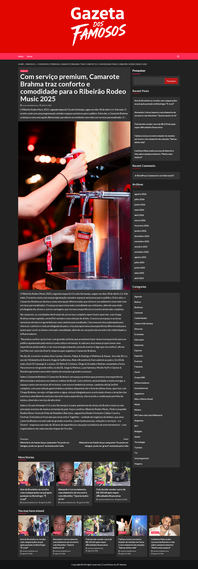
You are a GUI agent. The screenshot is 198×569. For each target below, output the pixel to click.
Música (137, 410)
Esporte (138, 350)
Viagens (138, 463)
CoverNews (107, 564)
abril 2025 (139, 278)
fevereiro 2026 (141, 225)
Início (20, 56)
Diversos (138, 329)
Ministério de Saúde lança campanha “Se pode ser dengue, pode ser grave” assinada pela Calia (45, 442)
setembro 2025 (141, 252)
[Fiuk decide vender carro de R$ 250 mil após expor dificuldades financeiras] (112, 474)
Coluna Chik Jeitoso (143, 323)
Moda (137, 404)
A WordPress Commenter (147, 175)
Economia (139, 334)
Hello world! (168, 175)
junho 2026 (139, 204)
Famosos (24, 71)
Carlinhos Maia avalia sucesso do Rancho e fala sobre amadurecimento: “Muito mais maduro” (154, 154)
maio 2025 (139, 273)
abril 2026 (139, 215)
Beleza (137, 302)
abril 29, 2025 (46, 105)
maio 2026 (139, 210)
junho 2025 (139, 267)
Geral (29, 56)
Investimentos (141, 388)
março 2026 (139, 220)
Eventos (138, 361)
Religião (138, 431)
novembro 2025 (141, 241)
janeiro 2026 (140, 231)
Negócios (138, 420)
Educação (139, 339)
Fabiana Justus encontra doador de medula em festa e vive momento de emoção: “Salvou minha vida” (155, 139)
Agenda (138, 296)
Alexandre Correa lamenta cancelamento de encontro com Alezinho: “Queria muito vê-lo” (155, 114)
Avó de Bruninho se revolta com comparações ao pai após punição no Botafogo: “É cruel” (155, 102)
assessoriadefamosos (30, 105)
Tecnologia (139, 442)
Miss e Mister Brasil (143, 399)
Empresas (138, 345)
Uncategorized (141, 458)
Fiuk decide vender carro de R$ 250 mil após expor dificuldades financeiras (111, 492)
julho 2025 (139, 262)
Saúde (137, 437)
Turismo (138, 447)
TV (135, 453)
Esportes (138, 356)
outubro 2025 (140, 246)
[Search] (178, 56)
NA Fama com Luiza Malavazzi (148, 415)
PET (136, 426)
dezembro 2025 (141, 236)
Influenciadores (141, 383)
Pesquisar (138, 70)
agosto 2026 (140, 194)
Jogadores (139, 393)
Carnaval (138, 312)
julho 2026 (139, 199)
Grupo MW (139, 377)
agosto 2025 (140, 257)
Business (138, 307)
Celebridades (140, 318)
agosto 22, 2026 (46, 502)
